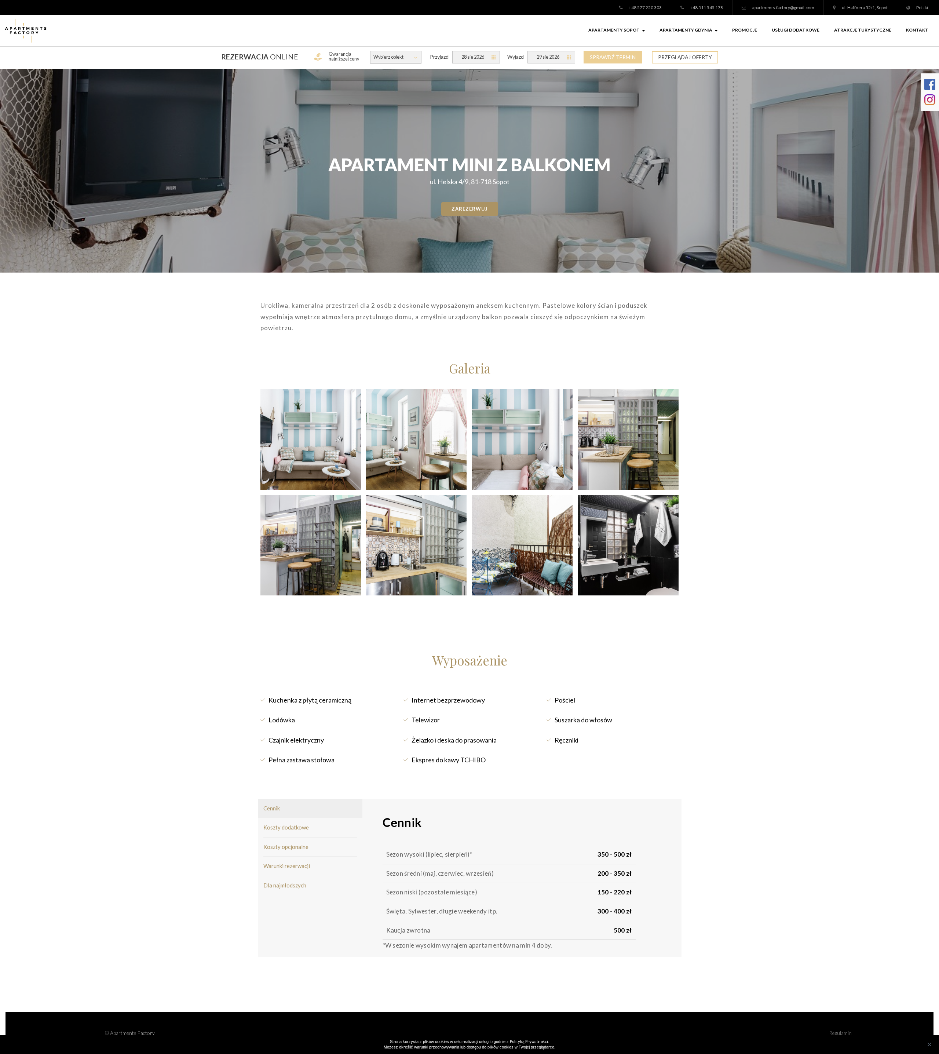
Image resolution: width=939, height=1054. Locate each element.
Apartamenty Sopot (614, 30)
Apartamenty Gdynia (686, 30)
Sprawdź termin (613, 57)
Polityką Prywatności (529, 1041)
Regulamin (840, 1033)
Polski (922, 7)
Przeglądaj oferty (685, 57)
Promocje (744, 30)
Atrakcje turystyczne (862, 30)
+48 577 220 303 (645, 7)
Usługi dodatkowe (795, 30)
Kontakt (917, 30)
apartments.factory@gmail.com (783, 7)
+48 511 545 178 (706, 7)
